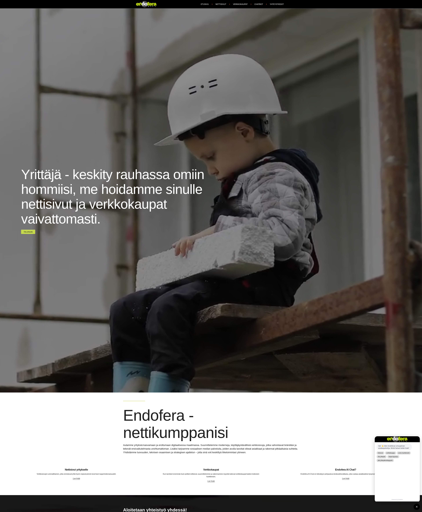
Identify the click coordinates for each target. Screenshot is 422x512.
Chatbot (258, 4)
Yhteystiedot (277, 4)
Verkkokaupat (240, 4)
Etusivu (205, 4)
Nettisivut (221, 4)
